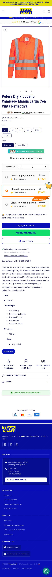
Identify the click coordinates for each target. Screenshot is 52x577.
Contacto (8, 495)
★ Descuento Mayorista (16, 480)
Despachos (8, 534)
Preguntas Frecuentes (13, 504)
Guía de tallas (8, 351)
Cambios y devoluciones (14, 530)
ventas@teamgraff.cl (16, 465)
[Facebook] (4, 444)
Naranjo (7, 145)
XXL (37, 130)
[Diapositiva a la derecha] (31, 91)
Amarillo (21, 145)
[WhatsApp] (17, 444)
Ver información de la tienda (16, 256)
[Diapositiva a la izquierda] (20, 91)
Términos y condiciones (14, 525)
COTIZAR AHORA (26, 232)
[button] (3, 11)
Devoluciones (27, 568)
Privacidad (8, 521)
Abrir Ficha (27, 241)
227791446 (12, 469)
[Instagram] (10, 444)
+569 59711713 (14, 471)
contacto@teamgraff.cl (17, 462)
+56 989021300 (14, 474)
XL (28, 130)
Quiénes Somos (10, 500)
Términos (16, 568)
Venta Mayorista (11, 509)
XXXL (6, 136)
